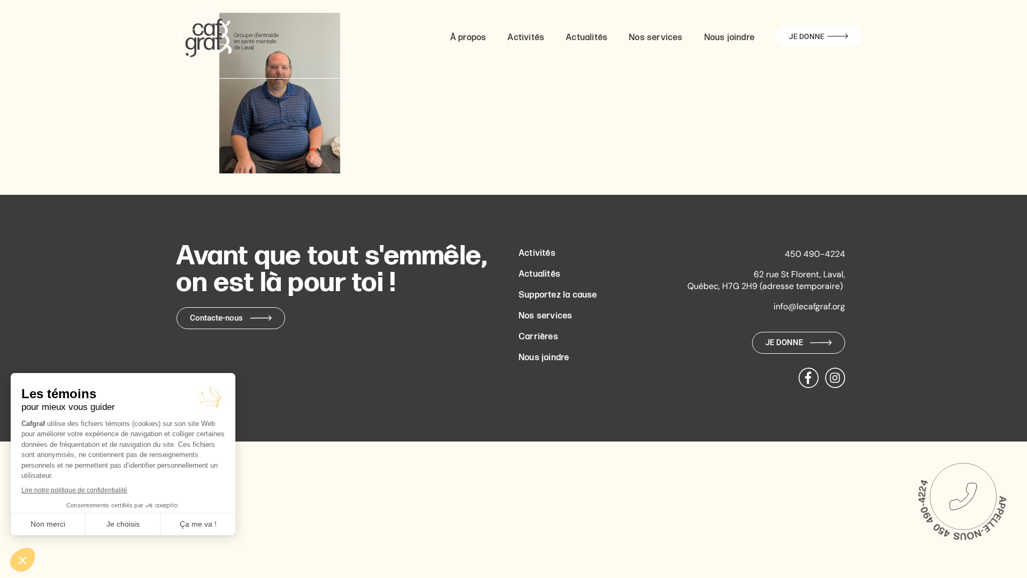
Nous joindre (729, 38)
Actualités (587, 38)
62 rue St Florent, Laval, (799, 274)
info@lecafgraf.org (809, 306)
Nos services (656, 38)
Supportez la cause (558, 295)
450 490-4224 (815, 254)
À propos (468, 38)
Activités (526, 38)
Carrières (538, 337)
